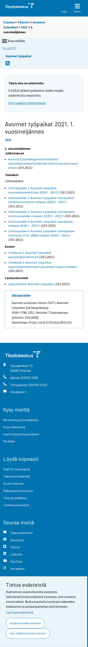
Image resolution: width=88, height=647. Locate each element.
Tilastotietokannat (16, 476)
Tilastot (23, 22)
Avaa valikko (16, 41)
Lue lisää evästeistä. (20, 612)
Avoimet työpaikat (19, 56)
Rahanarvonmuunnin (18, 491)
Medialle (9, 441)
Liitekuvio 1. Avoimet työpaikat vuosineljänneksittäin (30, 255)
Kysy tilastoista (14, 427)
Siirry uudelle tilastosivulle (27, 103)
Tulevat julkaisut (15, 498)
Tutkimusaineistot (16, 505)
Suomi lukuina (13, 483)
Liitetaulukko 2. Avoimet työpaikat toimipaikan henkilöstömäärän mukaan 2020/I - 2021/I (41, 200)
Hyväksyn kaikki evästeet (25, 623)
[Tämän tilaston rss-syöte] (8, 64)
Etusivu (8, 22)
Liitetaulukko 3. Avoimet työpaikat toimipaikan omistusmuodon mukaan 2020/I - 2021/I (41, 214)
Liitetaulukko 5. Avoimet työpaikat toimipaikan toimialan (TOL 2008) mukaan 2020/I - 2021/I (41, 233)
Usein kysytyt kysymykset (21, 434)
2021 (24, 27)
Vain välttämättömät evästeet (28, 633)
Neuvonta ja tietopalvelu (20, 420)
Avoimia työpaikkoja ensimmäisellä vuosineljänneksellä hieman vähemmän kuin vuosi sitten (43, 163)
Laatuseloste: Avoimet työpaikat (31, 284)
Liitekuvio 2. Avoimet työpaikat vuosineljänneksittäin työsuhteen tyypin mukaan (42, 264)
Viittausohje (21, 295)
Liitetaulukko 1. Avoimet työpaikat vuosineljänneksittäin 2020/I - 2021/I (33, 190)
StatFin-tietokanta (16, 469)
